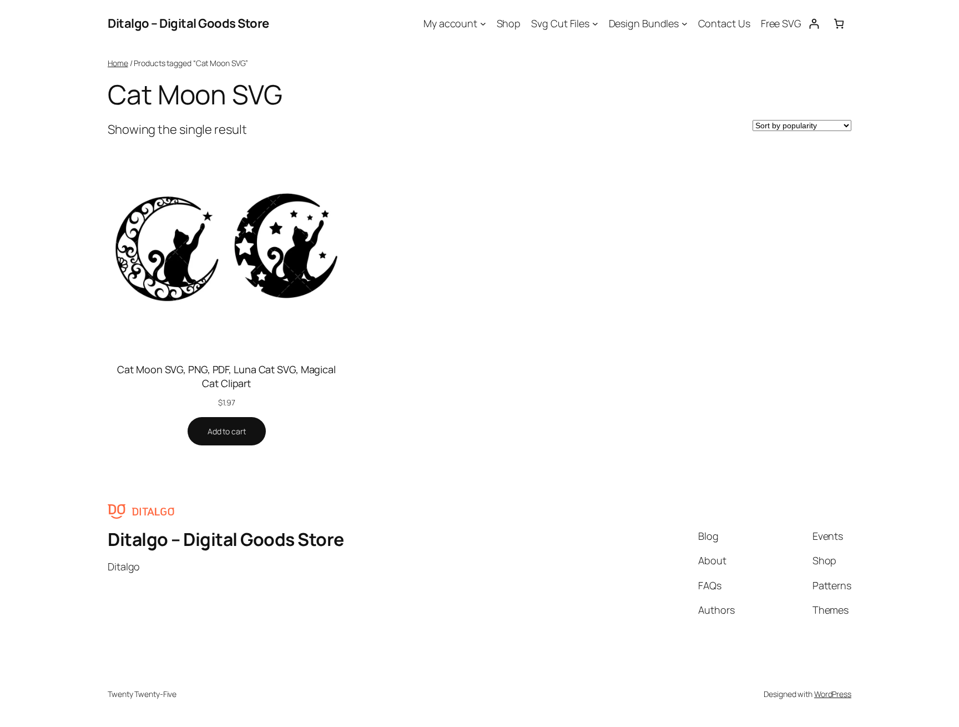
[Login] (813, 23)
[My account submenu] (483, 24)
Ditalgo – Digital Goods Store (188, 23)
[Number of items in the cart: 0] (838, 23)
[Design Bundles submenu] (685, 24)
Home (118, 63)
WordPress (832, 694)
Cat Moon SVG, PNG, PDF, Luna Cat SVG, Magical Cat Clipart (226, 376)
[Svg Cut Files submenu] (595, 24)
